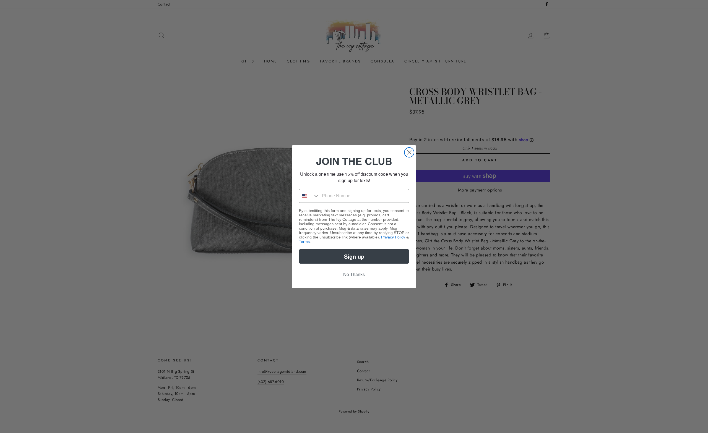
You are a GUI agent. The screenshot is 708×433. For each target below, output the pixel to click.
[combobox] (309, 196)
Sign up (354, 256)
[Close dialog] (409, 152)
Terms (304, 241)
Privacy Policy (393, 237)
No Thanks (354, 274)
